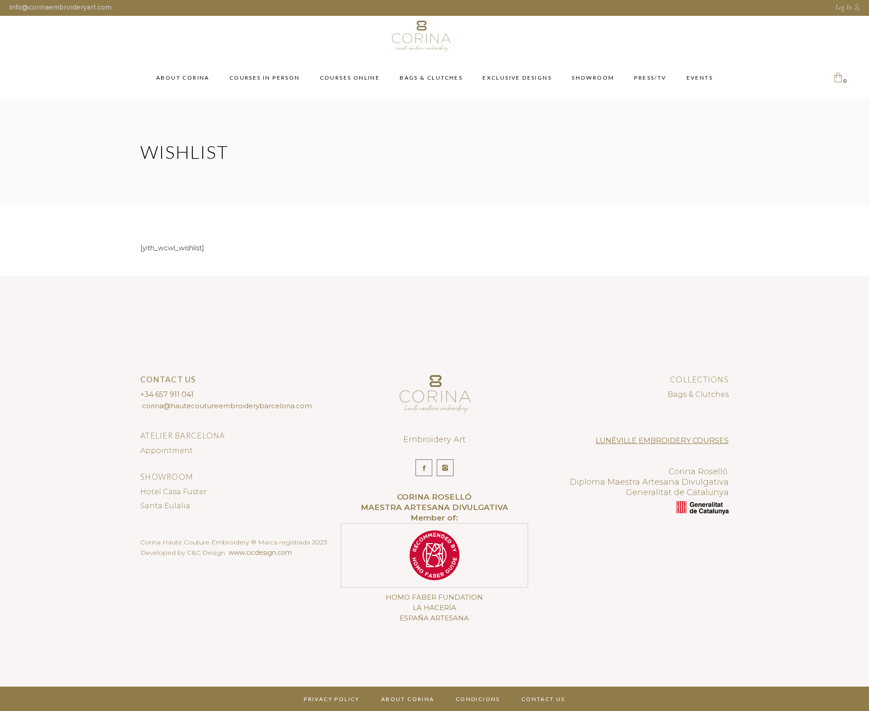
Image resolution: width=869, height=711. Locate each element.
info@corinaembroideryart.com (60, 7)
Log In (844, 7)
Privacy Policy (332, 699)
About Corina (407, 699)
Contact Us (543, 699)
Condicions (478, 699)
